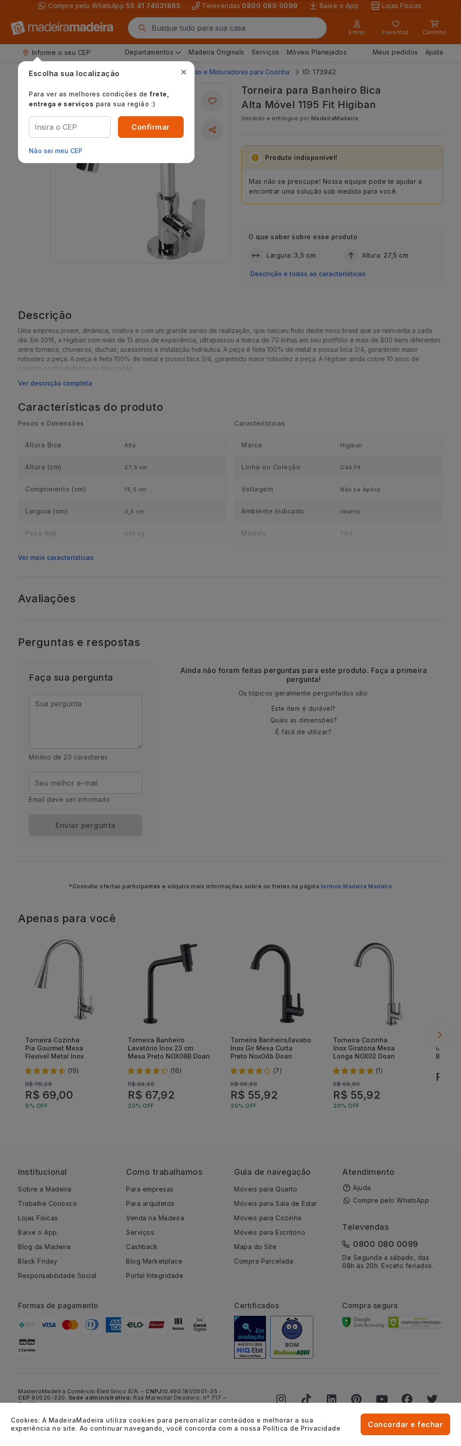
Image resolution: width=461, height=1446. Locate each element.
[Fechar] (183, 72)
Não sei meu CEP (55, 151)
